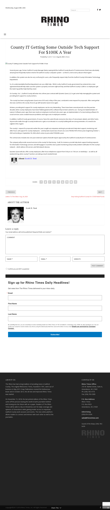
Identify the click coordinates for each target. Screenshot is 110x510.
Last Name (28, 262)
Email (26, 241)
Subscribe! (55, 282)
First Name (28, 252)
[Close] (86, 223)
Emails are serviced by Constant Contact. (71, 276)
